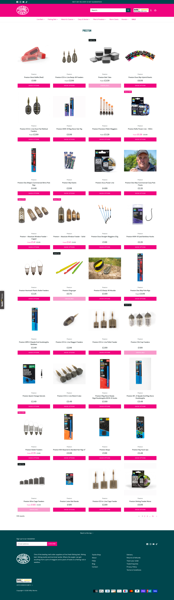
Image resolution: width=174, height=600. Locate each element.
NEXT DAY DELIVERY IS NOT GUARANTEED (87, 2)
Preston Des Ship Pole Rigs (140, 289)
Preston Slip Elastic (69, 181)
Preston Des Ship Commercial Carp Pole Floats (140, 182)
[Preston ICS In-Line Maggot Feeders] (69, 320)
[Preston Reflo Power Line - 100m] (140, 107)
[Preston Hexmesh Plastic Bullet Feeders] (34, 268)
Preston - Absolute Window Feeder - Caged (34, 236)
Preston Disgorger (69, 289)
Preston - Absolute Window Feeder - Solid (69, 235)
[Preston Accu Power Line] (105, 160)
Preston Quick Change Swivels (34, 394)
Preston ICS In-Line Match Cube (69, 394)
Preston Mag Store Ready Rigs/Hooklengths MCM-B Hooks (104, 395)
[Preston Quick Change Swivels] (34, 374)
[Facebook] (17, 2)
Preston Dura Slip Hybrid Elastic (140, 75)
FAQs (94, 561)
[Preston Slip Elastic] (69, 160)
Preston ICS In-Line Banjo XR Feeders (69, 75)
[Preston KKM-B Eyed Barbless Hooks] (140, 214)
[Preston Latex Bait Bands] (69, 479)
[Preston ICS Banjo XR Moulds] (105, 268)
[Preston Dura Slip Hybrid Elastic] (140, 55)
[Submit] (128, 10)
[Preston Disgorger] (69, 268)
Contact (95, 567)
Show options (34, 85)
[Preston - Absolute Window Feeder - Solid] (69, 214)
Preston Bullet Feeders (33, 448)
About (94, 558)
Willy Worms (33, 590)
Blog (93, 564)
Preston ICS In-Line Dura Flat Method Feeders (34, 128)
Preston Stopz (105, 448)
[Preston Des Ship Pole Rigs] (140, 267)
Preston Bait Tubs (104, 75)
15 (153, 516)
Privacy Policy (132, 567)
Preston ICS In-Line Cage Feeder (105, 499)
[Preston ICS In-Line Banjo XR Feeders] (69, 55)
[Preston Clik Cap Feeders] (140, 320)
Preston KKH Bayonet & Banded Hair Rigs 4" (69, 448)
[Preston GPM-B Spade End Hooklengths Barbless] (34, 320)
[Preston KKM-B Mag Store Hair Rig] (69, 107)
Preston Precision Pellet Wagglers (104, 127)
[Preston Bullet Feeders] (34, 427)
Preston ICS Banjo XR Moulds (105, 289)
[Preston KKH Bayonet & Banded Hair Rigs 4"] (69, 427)
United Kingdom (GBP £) (24, 585)
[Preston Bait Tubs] (105, 55)
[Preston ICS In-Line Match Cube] (69, 374)
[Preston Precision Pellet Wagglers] (105, 107)
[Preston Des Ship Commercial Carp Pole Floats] (140, 160)
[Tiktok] (26, 2)
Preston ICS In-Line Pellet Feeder (105, 340)
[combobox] (108, 10)
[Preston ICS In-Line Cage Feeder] (105, 479)
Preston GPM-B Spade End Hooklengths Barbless (34, 341)
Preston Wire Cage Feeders (34, 499)
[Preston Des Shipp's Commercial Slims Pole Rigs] (34, 160)
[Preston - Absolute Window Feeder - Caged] (34, 214)
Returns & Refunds (133, 558)
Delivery (130, 555)
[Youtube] (23, 2)
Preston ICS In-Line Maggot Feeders (69, 340)
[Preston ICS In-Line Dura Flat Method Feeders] (34, 107)
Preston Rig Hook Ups (140, 448)
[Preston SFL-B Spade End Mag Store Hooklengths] (140, 374)
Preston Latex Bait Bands (69, 499)
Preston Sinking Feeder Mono (140, 499)
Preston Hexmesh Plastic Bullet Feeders (34, 289)
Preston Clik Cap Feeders (140, 340)
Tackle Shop (96, 555)
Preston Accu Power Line (105, 181)
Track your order (133, 561)
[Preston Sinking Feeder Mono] (140, 479)
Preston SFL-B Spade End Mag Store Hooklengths (140, 395)
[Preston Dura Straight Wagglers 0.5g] (105, 214)
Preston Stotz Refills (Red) (34, 75)
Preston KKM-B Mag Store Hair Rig (69, 127)
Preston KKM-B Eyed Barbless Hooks (140, 235)
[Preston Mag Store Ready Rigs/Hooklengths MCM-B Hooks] (105, 374)
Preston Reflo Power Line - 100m (140, 127)
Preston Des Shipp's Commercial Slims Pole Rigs (34, 182)
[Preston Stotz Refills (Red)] (34, 55)
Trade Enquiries (132, 564)
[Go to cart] (155, 10)
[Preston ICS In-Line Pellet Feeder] (105, 320)
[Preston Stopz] (105, 427)
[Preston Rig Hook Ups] (140, 427)
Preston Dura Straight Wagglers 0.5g (104, 235)
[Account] (151, 10)
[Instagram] (20, 2)
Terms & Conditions (134, 570)
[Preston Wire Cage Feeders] (34, 479)
